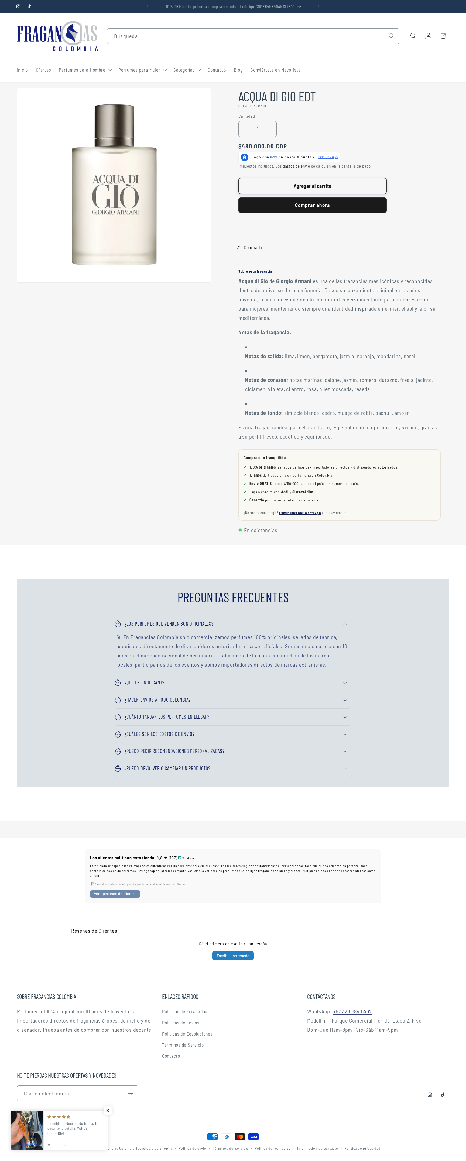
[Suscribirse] (130, 1093)
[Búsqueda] (391, 36)
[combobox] (253, 36)
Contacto (171, 1056)
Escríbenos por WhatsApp (300, 513)
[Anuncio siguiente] (318, 6)
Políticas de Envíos (180, 1023)
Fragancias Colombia (117, 1148)
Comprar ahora (312, 205)
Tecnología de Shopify (154, 1148)
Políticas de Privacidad (184, 1011)
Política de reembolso (273, 1148)
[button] (84, 70)
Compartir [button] (254, 247)
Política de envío (192, 1148)
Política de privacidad (362, 1148)
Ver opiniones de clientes (115, 893)
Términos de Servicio (183, 1045)
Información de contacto (317, 1148)
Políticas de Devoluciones (187, 1034)
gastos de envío (296, 166)
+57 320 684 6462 (352, 1011)
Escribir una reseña (233, 955)
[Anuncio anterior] (147, 6)
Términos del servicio (230, 1148)
